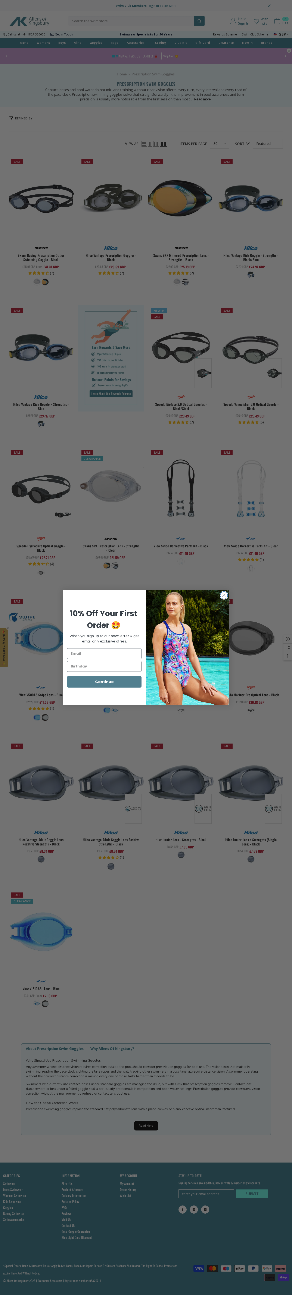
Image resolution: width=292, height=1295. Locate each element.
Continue (104, 681)
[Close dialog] (224, 595)
